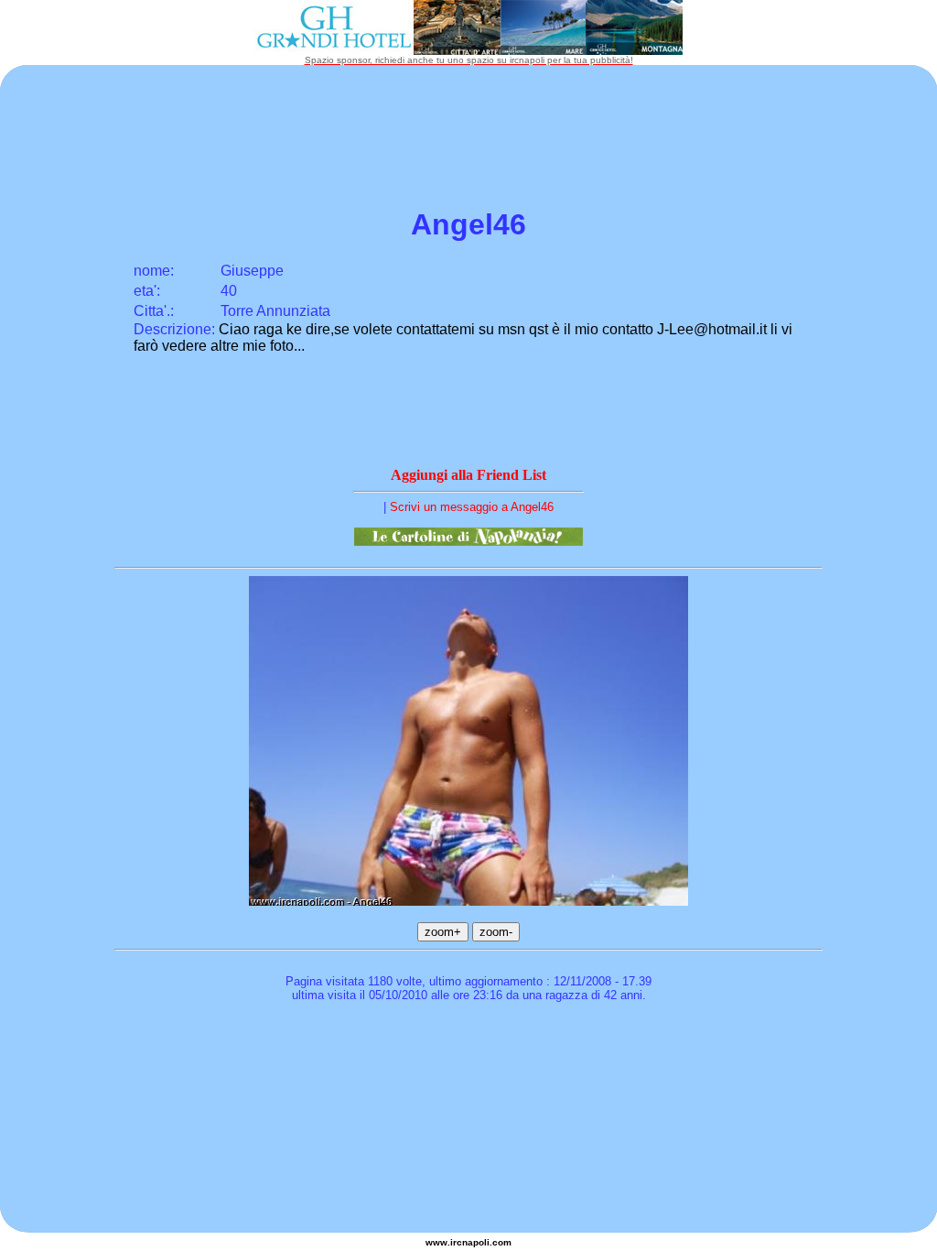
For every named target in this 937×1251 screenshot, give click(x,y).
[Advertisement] (468, 1062)
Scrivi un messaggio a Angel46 (472, 507)
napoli (476, 1242)
